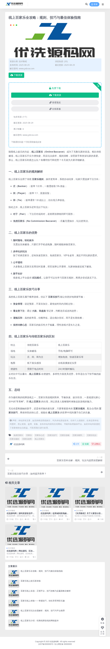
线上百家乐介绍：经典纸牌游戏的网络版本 (40, 620)
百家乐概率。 (78, 435)
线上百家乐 (39, 439)
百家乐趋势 (27, 439)
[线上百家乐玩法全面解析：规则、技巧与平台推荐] (13, 613)
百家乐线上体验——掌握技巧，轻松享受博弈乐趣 (43, 600)
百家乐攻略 (64, 435)
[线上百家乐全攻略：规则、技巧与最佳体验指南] (13, 573)
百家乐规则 (14, 439)
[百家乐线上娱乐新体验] (13, 583)
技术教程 (23, 61)
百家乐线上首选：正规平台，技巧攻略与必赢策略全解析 (46, 590)
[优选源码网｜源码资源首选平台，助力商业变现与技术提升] (21, 497)
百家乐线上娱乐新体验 (31, 580)
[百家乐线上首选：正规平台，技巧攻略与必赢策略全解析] (13, 593)
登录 (96, 4)
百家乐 (29, 435)
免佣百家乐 (18, 435)
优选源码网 (19, 444)
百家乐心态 (39, 435)
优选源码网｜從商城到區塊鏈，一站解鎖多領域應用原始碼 (55, 514)
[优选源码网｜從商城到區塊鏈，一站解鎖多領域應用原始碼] (55, 497)
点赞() (97, 444)
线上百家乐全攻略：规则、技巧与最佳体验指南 (42, 571)
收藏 (87, 444)
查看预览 (56, 102)
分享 (77, 444)
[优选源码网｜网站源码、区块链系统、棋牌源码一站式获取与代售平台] (21, 534)
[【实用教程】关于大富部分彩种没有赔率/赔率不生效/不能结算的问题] (89, 497)
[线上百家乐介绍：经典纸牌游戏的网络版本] (13, 623)
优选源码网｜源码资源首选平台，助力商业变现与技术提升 (20, 514)
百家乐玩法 (91, 435)
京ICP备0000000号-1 (46, 644)
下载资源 (18, 75)
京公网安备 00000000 (63, 644)
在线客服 (56, 109)
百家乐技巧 (52, 435)
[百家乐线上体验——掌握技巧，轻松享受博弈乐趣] (13, 603)
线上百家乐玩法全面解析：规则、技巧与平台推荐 (43, 610)
